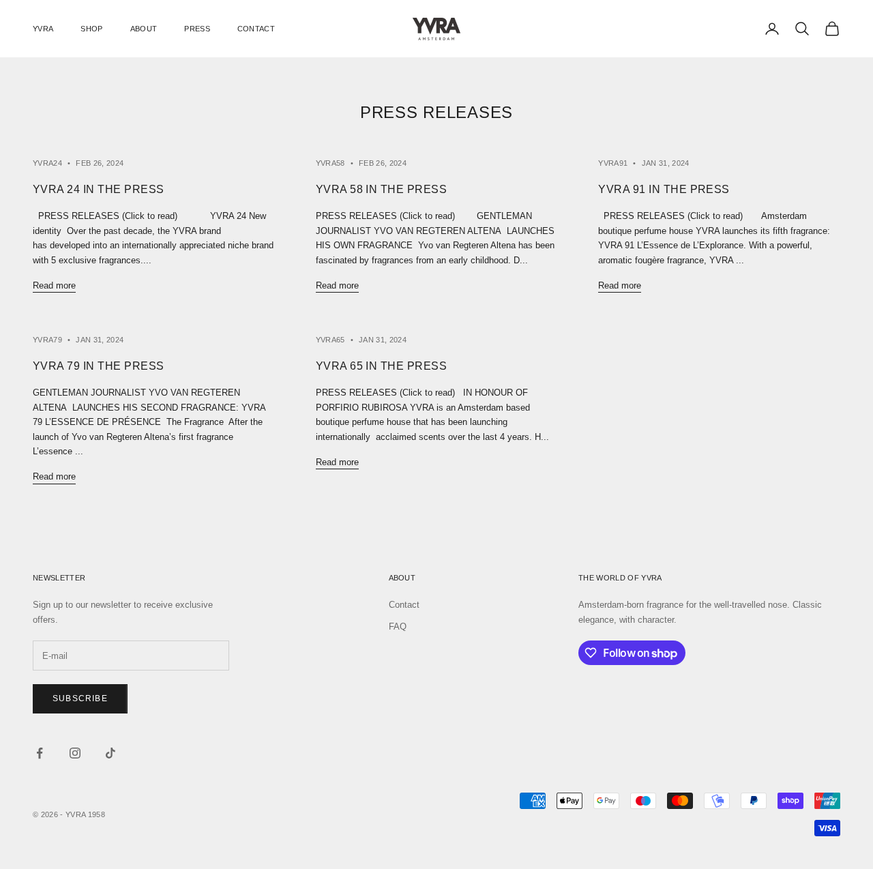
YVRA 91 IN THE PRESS (664, 189)
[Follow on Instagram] (75, 753)
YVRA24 (47, 163)
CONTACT (256, 29)
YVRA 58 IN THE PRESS (381, 189)
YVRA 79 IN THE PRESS (98, 366)
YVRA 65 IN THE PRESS (381, 366)
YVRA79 (47, 340)
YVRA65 (330, 340)
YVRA (43, 29)
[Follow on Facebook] (39, 753)
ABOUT (144, 29)
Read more (54, 285)
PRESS (197, 29)
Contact (404, 605)
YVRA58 (330, 163)
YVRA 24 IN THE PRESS (98, 189)
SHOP (91, 29)
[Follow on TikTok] (110, 753)
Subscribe (80, 698)
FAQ (397, 626)
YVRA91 (612, 163)
